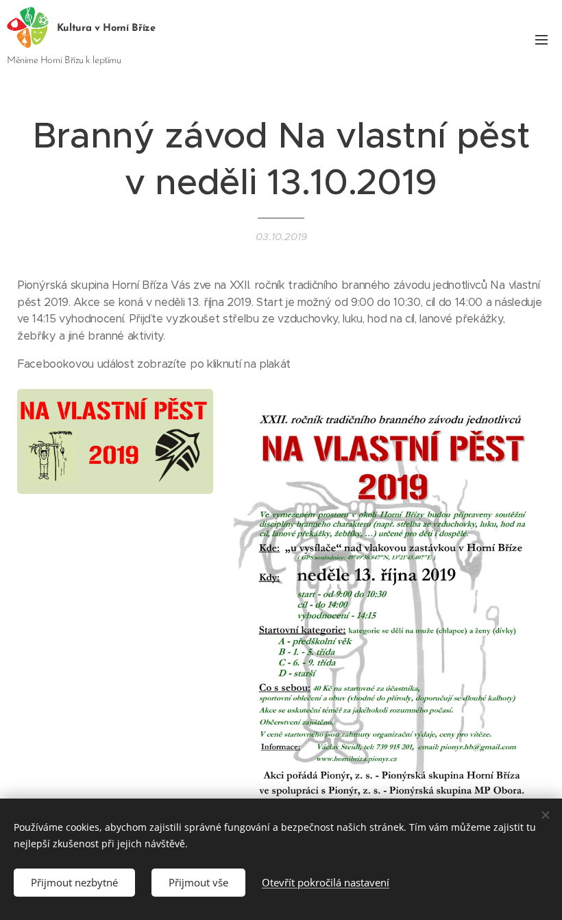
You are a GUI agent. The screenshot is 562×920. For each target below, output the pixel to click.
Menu (541, 39)
